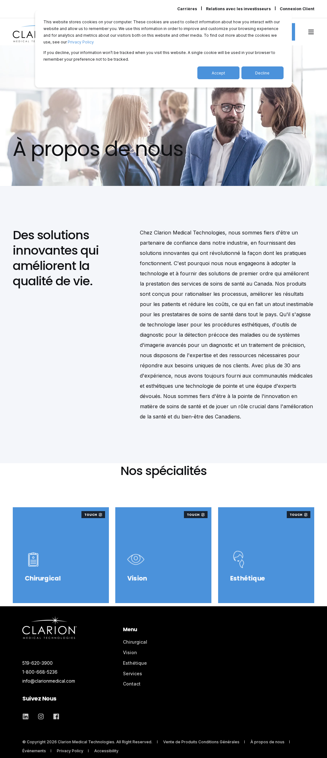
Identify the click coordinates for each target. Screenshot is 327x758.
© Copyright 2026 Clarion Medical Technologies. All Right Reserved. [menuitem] (87, 741)
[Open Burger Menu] (311, 32)
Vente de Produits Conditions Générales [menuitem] (201, 741)
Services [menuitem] (132, 673)
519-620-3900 (37, 663)
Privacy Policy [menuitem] (70, 750)
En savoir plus (143, 583)
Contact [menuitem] (132, 683)
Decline (262, 73)
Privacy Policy (81, 42)
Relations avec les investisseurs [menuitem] (238, 9)
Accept (218, 73)
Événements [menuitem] (34, 750)
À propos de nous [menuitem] (267, 741)
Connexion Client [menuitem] (297, 9)
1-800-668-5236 (39, 672)
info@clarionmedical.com (48, 681)
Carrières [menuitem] (187, 9)
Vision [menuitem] (130, 652)
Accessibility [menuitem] (106, 750)
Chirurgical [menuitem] (135, 642)
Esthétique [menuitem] (135, 663)
